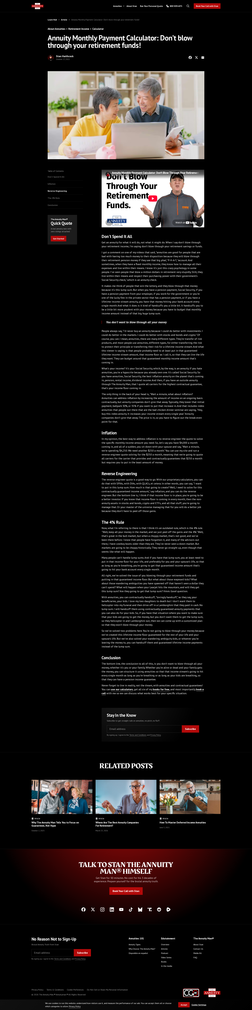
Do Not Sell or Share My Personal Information (107, 989)
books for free (161, 689)
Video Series (166, 957)
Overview (165, 944)
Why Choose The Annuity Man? (142, 948)
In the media (166, 966)
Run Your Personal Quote (151, 6)
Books (164, 961)
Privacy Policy (155, 735)
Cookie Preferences (75, 989)
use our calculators (122, 689)
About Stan (132, 6)
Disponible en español (138, 953)
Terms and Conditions (137, 735)
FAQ (195, 957)
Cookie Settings (198, 1004)
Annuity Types (135, 944)
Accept (184, 1004)
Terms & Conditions (55, 989)
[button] (118, 6)
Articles (164, 948)
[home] (38, 6)
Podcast (164, 953)
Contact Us (198, 948)
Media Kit (197, 953)
